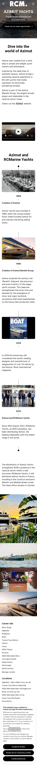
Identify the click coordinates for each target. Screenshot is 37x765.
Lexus (4, 646)
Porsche (5, 653)
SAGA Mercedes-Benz (11, 656)
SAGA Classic (7, 649)
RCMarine (6, 634)
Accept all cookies (18, 747)
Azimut (19, 103)
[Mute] (28, 135)
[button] (33, 3)
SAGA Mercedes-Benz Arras (13, 695)
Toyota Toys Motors (10, 640)
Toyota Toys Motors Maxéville (14, 685)
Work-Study (6, 627)
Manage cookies (8, 672)
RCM (4, 637)
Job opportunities (9, 659)
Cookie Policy (14, 729)
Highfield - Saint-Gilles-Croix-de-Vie (16, 682)
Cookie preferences (18, 759)
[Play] (6, 135)
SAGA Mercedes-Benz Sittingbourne (16, 689)
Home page (6, 665)
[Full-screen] (32, 135)
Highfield (5, 631)
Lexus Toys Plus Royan (11, 698)
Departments (7, 662)
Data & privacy (8, 668)
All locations (7, 701)
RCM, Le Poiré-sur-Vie (10, 692)
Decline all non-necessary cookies (18, 753)
